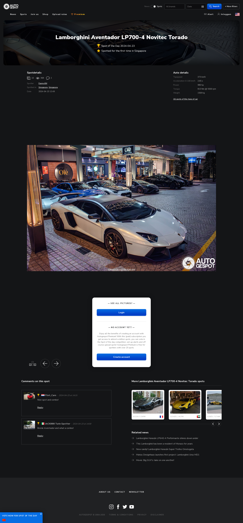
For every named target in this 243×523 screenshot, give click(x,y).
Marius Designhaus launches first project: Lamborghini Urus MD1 (167, 454)
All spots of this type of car (185, 99)
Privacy (142, 515)
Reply (40, 407)
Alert (211, 14)
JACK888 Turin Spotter (57, 423)
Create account (121, 357)
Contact (119, 492)
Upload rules (59, 14)
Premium (79, 14)
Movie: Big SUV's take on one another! (155, 460)
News (147, 6)
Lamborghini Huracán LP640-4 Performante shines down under (167, 438)
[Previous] (213, 424)
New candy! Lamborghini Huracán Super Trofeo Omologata (165, 449)
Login (121, 312)
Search (216, 6)
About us (104, 492)
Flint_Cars (50, 395)
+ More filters (231, 6)
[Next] (219, 424)
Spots (159, 6)
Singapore (43, 87)
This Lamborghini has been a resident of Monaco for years (164, 443)
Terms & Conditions (121, 515)
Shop (45, 14)
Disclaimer (157, 515)
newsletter (136, 492)
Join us (35, 14)
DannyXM (43, 83)
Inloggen (226, 14)
